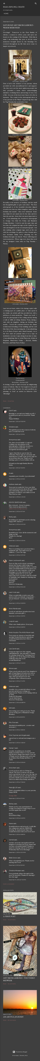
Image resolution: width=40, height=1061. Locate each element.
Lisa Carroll (12, 649)
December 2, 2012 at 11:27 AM (17, 555)
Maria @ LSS (13, 787)
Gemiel (11, 840)
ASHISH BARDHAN (15, 502)
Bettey (11, 804)
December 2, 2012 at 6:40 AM (17, 524)
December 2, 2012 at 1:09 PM (17, 616)
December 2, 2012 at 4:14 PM (17, 643)
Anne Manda (13, 608)
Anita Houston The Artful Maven (20, 632)
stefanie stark (13, 484)
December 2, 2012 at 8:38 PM (17, 702)
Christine (12, 427)
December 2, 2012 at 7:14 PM (17, 681)
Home (6, 13)
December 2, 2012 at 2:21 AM (17, 479)
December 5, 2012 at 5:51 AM (17, 865)
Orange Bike (13, 795)
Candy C (12, 748)
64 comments (12, 983)
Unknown (12, 546)
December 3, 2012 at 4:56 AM (17, 742)
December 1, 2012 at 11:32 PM (17, 468)
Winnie (11, 668)
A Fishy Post (9, 916)
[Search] (36, 3)
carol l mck (12, 592)
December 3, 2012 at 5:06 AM (17, 762)
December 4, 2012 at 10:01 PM (17, 852)
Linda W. (12, 621)
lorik (10, 708)
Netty (11, 517)
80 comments (12, 1020)
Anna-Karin (12, 768)
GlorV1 (11, 410)
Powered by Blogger (21, 1052)
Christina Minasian (15, 870)
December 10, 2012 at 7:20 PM (17, 879)
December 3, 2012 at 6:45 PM (17, 818)
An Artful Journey (13, 1017)
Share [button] (4, 401)
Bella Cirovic (13, 858)
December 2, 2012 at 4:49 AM (17, 497)
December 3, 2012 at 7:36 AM (17, 782)
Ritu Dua (12, 722)
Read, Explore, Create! (13, 7)
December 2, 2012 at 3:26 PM (17, 627)
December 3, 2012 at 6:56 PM (17, 834)
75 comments (11, 919)
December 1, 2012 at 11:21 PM (17, 434)
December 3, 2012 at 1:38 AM (17, 730)
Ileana (11, 823)
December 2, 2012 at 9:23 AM (17, 540)
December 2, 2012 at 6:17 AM (17, 511)
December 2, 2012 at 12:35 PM (17, 603)
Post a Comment (8, 884)
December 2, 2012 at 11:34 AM (17, 587)
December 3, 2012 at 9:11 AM (17, 798)
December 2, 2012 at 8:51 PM (17, 717)
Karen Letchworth (15, 560)
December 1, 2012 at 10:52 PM (17, 421)
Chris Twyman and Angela (18, 735)
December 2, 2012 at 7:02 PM (17, 663)
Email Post (11, 401)
